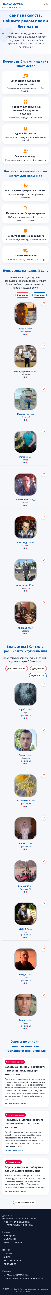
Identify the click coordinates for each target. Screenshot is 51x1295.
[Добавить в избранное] (43, 303)
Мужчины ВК (38, 675)
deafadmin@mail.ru (16, 1274)
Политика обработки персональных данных (18, 1223)
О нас (7, 1257)
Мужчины (39, 295)
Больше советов (26, 1202)
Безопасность (12, 1260)
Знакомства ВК (13, 1242)
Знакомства (12, 4)
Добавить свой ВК (16, 668)
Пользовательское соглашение (24, 1278)
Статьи (8, 1253)
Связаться (10, 1264)
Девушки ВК (38, 668)
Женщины (22, 295)
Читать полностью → (15, 1103)
